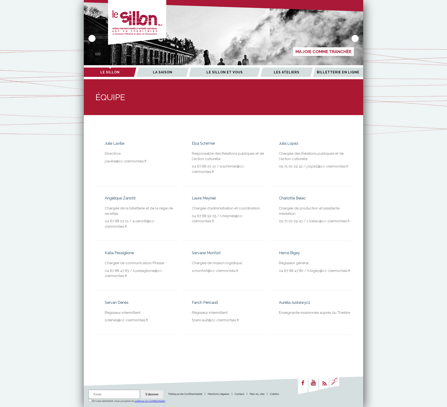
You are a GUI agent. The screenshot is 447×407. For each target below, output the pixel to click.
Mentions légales (218, 394)
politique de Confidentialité (149, 401)
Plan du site (257, 394)
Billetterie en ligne (338, 72)
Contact (239, 394)
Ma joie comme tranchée (323, 51)
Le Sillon (110, 72)
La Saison (162, 72)
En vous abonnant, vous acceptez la (128, 401)
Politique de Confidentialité (185, 394)
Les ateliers (286, 72)
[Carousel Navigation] (223, 38)
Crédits (274, 394)
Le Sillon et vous (225, 72)
